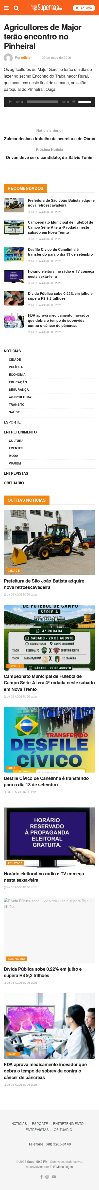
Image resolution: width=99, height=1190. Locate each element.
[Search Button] (16, 7)
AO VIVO (85, 8)
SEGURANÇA (19, 389)
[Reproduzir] (10, 101)
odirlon (26, 57)
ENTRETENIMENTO (20, 431)
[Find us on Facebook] (41, 1177)
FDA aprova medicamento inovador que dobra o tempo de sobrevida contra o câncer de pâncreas (58, 320)
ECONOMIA (17, 374)
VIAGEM (15, 463)
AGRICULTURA (20, 397)
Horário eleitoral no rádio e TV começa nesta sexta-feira (61, 274)
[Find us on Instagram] (47, 1177)
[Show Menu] (6, 7)
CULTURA (16, 440)
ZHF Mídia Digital (62, 1166)
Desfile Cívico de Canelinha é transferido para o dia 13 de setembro (60, 252)
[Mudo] (73, 101)
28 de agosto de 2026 (45, 212)
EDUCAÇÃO (18, 382)
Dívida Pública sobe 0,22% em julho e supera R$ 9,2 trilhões (60, 296)
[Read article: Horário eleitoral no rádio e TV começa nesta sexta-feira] (14, 276)
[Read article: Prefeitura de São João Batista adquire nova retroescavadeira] (14, 205)
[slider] (85, 101)
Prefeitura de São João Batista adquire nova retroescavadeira (61, 203)
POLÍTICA (16, 367)
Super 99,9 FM (37, 1161)
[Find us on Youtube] (54, 1177)
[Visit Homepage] (46, 7)
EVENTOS (16, 448)
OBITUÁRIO (14, 482)
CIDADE (15, 359)
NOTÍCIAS (12, 350)
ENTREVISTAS (16, 473)
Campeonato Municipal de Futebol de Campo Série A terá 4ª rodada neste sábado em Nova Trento (60, 227)
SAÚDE (14, 412)
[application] (49, 102)
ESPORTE (12, 422)
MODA (13, 455)
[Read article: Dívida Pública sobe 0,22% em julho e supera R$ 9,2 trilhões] (14, 298)
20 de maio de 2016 (56, 57)
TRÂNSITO (16, 404)
